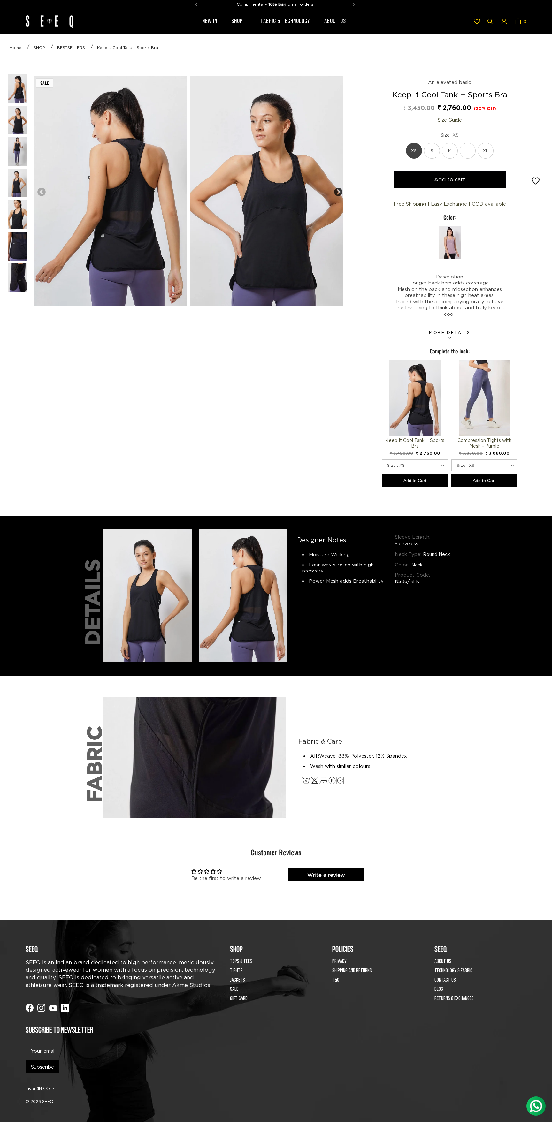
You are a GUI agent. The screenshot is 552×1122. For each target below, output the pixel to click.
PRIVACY (339, 961)
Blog (438, 989)
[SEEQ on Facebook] (29, 1008)
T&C (335, 980)
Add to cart (449, 179)
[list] (188, 190)
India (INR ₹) (38, 1088)
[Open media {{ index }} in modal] (110, 190)
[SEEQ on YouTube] (53, 1008)
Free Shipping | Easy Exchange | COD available (450, 204)
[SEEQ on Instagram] (41, 1008)
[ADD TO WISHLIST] (535, 181)
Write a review (326, 875)
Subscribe (42, 1067)
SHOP (39, 47)
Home (15, 47)
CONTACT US (445, 980)
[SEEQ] (49, 21)
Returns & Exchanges (454, 998)
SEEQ (47, 1101)
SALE (234, 989)
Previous (40, 190)
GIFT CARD (239, 998)
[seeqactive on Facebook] (65, 1008)
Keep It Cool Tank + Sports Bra (127, 47)
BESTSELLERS (71, 47)
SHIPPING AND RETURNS (352, 971)
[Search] (490, 21)
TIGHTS (236, 971)
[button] (238, 21)
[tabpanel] (110, 190)
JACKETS (237, 980)
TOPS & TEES (241, 961)
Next (337, 190)
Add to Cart (414, 480)
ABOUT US (442, 961)
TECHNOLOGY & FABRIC (453, 971)
